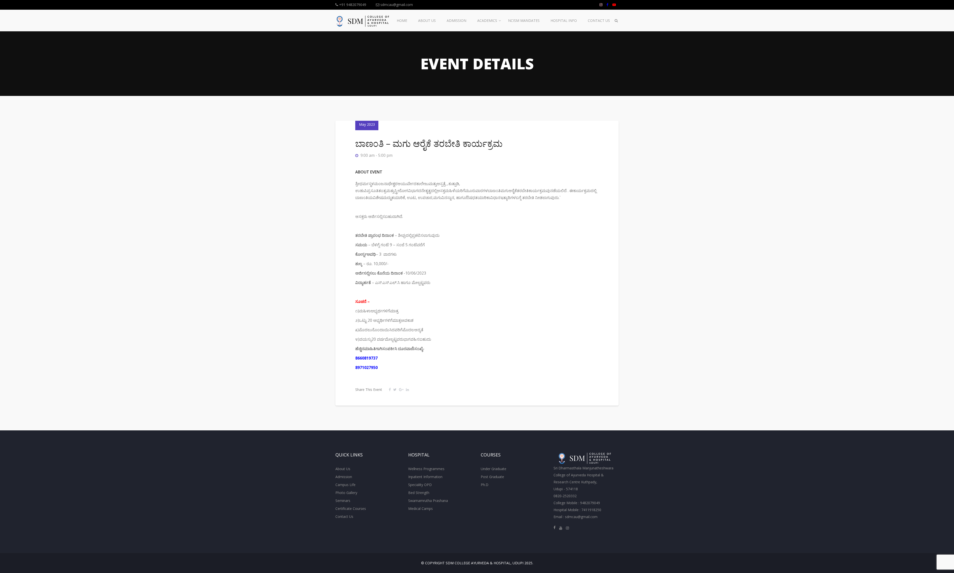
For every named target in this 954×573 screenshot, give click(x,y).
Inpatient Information (425, 476)
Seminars (342, 500)
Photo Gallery (346, 492)
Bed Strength (418, 492)
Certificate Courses (350, 508)
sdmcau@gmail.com (396, 4)
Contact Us (599, 20)
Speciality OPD (420, 484)
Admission (456, 20)
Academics (487, 20)
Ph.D (484, 484)
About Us (427, 20)
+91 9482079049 (352, 4)
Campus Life (345, 484)
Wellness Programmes (426, 468)
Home (402, 20)
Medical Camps (420, 508)
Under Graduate (493, 468)
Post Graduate (492, 476)
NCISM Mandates (524, 20)
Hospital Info (564, 20)
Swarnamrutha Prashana (428, 500)
